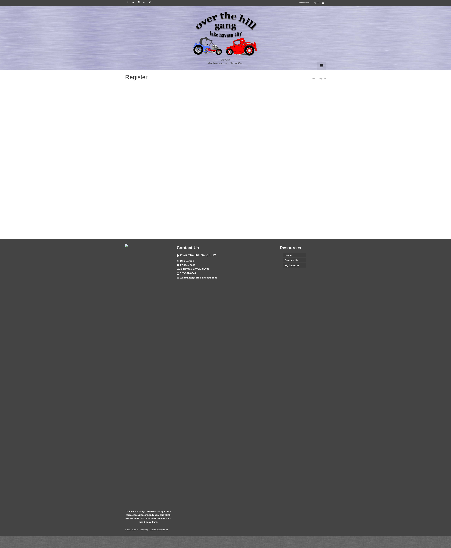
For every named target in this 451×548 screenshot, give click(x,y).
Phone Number (200, 181)
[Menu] (321, 66)
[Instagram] (138, 2)
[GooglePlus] (144, 2)
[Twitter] (133, 2)
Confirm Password (197, 166)
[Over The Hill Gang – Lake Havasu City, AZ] (225, 34)
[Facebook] (128, 2)
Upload (225, 210)
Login (246, 224)
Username (192, 91)
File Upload (198, 197)
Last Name (192, 121)
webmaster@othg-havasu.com (198, 277)
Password (192, 151)
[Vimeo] (149, 2)
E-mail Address (195, 136)
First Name (192, 106)
